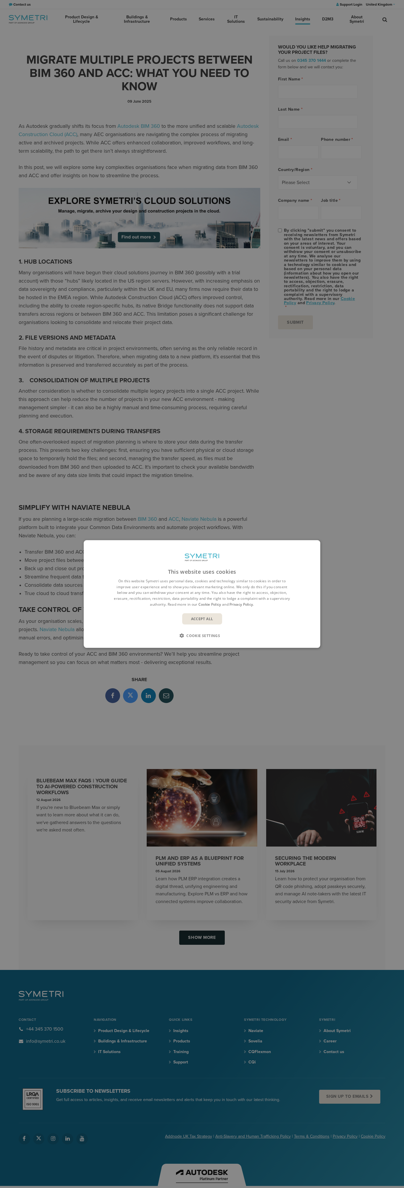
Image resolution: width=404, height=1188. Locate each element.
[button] (202, 636)
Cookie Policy (209, 604)
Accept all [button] (202, 618)
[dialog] (202, 594)
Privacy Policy (241, 604)
